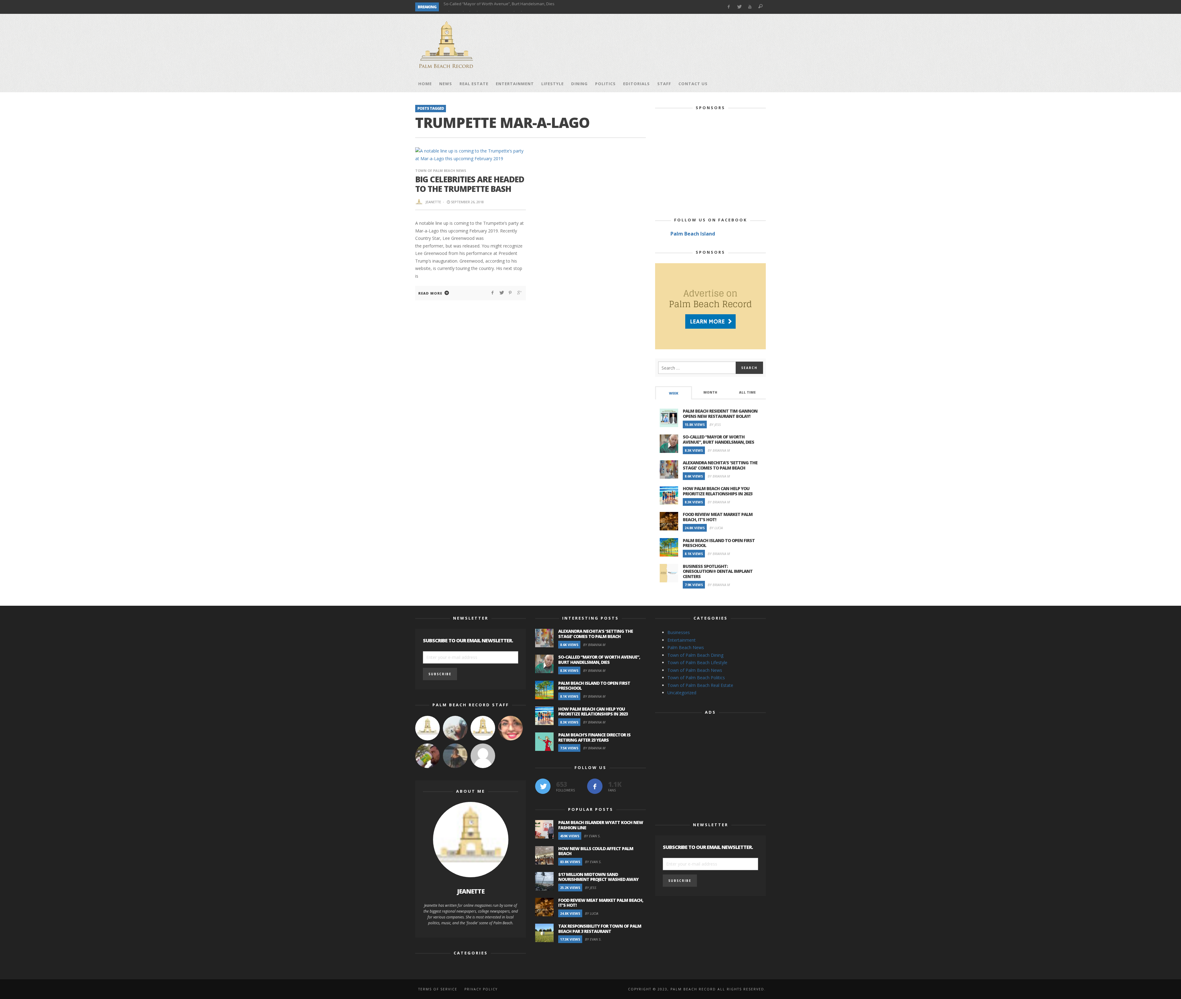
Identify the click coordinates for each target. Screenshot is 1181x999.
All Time (747, 392)
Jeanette (433, 202)
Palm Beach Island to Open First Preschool (482, 7)
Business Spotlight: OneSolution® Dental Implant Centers (718, 571)
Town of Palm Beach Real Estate (700, 685)
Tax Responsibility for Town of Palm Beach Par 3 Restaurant (599, 928)
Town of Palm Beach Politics (696, 677)
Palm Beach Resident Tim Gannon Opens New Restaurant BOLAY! (720, 413)
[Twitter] (739, 6)
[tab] (673, 392)
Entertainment (681, 640)
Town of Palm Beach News (440, 170)
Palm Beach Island (692, 233)
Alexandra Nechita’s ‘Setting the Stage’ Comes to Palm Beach (720, 465)
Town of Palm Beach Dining (695, 655)
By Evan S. (592, 836)
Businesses (678, 632)
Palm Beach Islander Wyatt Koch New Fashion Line (600, 825)
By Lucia (716, 527)
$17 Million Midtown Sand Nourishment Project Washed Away (598, 876)
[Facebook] (728, 6)
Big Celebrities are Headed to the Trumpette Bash (469, 184)
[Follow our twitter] (543, 786)
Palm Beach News (685, 647)
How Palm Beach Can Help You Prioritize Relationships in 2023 (717, 491)
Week (673, 393)
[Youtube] (750, 6)
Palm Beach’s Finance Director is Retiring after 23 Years (594, 737)
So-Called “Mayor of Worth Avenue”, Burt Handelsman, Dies (718, 439)
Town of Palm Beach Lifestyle (697, 662)
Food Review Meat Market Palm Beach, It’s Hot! (718, 516)
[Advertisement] (654, 44)
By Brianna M (719, 450)
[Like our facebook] (594, 786)
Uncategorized (681, 693)
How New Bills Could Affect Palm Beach (595, 851)
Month (710, 392)
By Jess (715, 424)
